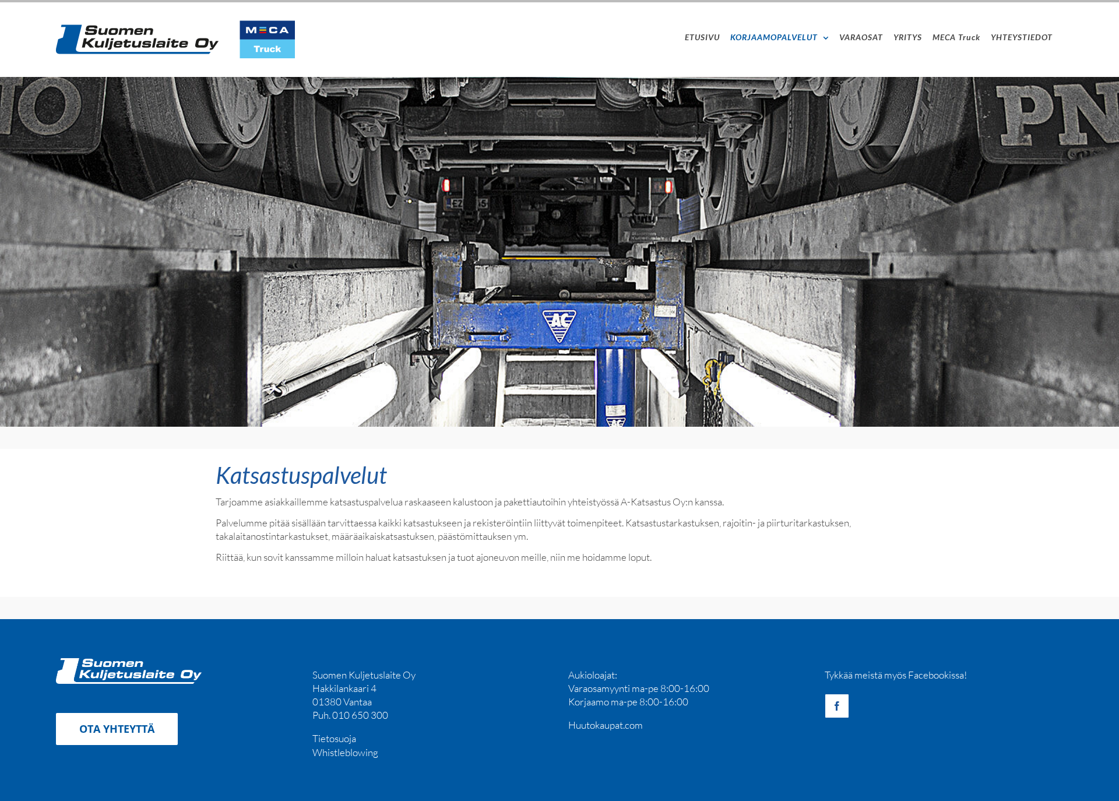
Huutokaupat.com (605, 725)
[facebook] (837, 706)
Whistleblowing (345, 752)
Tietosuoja (334, 738)
